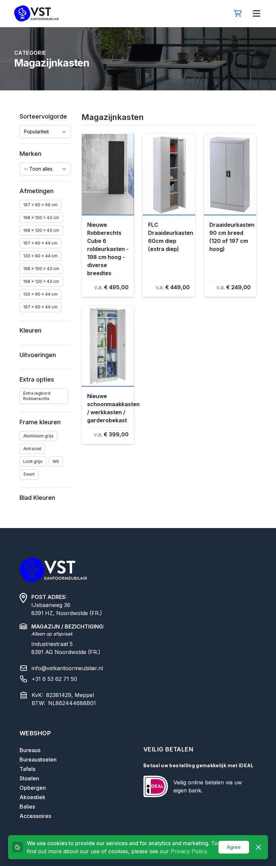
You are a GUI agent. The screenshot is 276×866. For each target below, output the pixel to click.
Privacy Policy (189, 851)
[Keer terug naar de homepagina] (36, 13)
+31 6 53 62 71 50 (54, 679)
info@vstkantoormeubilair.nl (67, 668)
